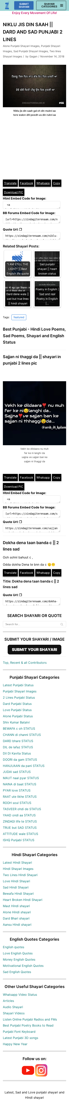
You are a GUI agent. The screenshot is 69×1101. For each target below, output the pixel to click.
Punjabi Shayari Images (19, 691)
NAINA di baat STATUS (19, 784)
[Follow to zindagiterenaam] (41, 1075)
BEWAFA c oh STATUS (19, 728)
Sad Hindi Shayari (16, 887)
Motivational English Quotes (23, 966)
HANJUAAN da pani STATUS (23, 766)
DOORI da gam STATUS (20, 759)
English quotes (13, 947)
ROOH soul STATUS (17, 803)
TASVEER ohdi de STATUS (22, 809)
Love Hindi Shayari (16, 881)
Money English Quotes (19, 959)
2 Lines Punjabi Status (19, 697)
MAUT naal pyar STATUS (21, 778)
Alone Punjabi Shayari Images (21, 46)
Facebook (26, 183)
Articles (8, 1001)
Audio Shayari (13, 1007)
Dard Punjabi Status (17, 704)
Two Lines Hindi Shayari (20, 875)
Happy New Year (15, 1044)
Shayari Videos (14, 1013)
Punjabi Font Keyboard (19, 1032)
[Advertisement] (34, 148)
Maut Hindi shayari (16, 906)
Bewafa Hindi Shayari (18, 893)
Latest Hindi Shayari (17, 862)
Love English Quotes (18, 953)
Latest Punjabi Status (18, 685)
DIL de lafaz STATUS (18, 747)
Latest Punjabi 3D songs (20, 1038)
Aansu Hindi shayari (17, 924)
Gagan (33, 56)
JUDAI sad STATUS (17, 772)
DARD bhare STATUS (18, 741)
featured (19, 317)
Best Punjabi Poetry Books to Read (28, 1025)
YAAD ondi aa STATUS (19, 815)
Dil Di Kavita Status (17, 753)
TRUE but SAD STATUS (20, 828)
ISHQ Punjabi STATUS (18, 840)
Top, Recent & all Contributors (25, 663)
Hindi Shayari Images (18, 869)
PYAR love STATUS (16, 790)
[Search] (62, 624)
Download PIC (13, 192)
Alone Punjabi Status (18, 716)
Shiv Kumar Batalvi (16, 722)
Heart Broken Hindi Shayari (22, 900)
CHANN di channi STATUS (22, 735)
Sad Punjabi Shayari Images (30, 51)
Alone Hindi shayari (17, 912)
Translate (10, 183)
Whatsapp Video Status (20, 994)
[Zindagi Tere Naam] (7, 5)
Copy (56, 183)
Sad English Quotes (17, 972)
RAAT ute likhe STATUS (20, 797)
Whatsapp (43, 183)
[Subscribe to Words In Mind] (28, 1075)
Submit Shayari (24, 5)
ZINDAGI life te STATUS (20, 821)
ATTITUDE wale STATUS (20, 834)
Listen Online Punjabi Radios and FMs (30, 1019)
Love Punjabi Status (17, 710)
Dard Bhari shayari (16, 918)
